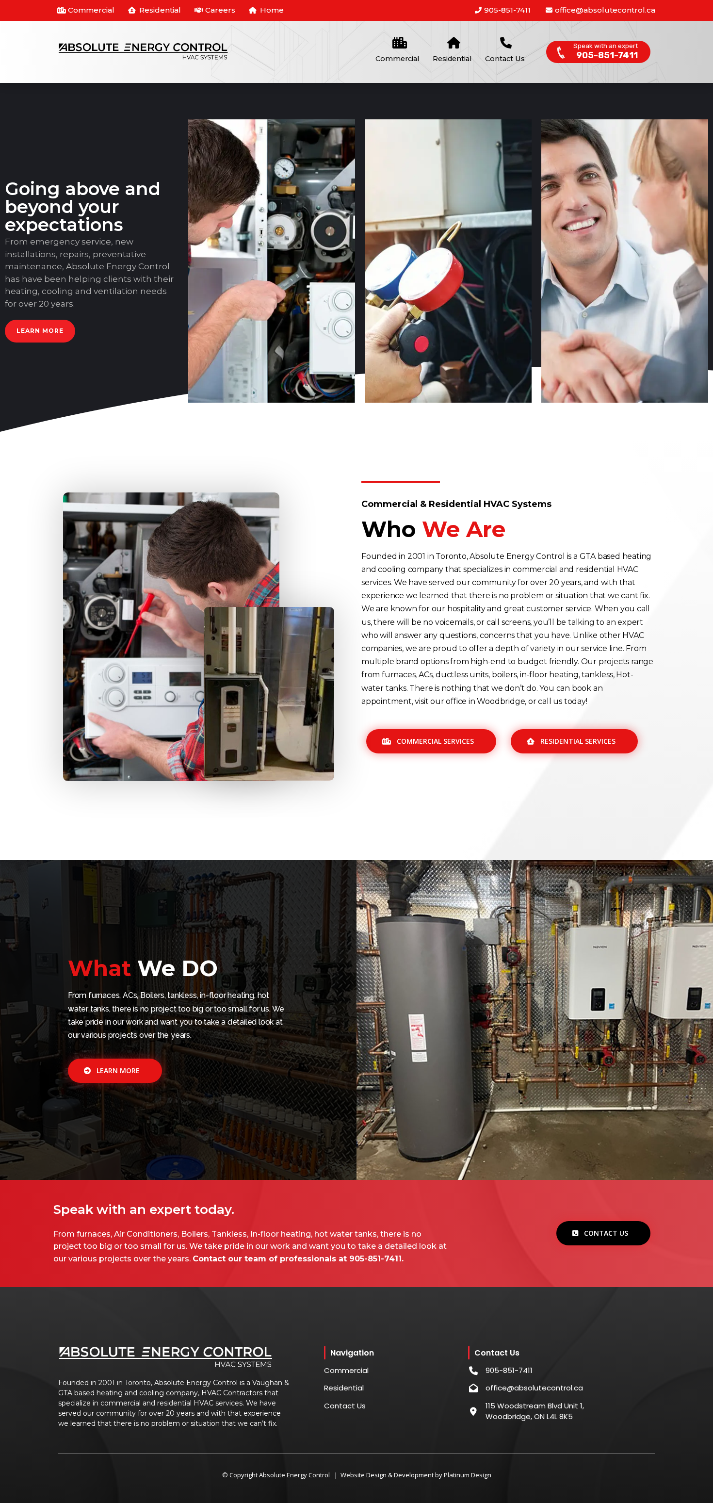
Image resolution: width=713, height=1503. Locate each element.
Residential (452, 58)
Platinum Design (467, 1474)
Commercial (397, 58)
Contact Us (505, 58)
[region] (356, 261)
